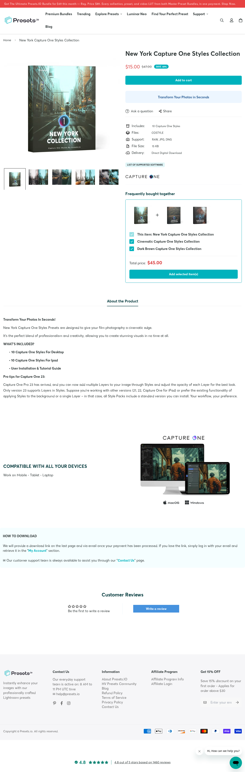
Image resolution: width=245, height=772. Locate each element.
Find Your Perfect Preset (170, 14)
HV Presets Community (119, 684)
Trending (83, 14)
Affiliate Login (161, 684)
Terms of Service (114, 698)
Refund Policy (112, 693)
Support (199, 14)
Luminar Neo (137, 14)
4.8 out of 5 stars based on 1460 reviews (142, 762)
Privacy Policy (112, 702)
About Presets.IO (114, 679)
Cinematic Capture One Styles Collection (168, 241)
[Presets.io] (21, 20)
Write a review (156, 609)
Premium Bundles (58, 14)
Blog (48, 27)
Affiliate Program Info (167, 679)
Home (7, 40)
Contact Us (126, 560)
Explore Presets (107, 14)
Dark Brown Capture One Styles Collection (169, 249)
